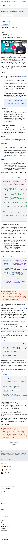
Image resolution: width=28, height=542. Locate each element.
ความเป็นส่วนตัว (9, 535)
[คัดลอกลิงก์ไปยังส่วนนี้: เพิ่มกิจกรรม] (10, 73)
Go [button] (3, 177)
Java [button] (7, 177)
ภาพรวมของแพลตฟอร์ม (5, 479)
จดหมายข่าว (3, 507)
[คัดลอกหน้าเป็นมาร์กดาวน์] (16, 27)
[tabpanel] (14, 200)
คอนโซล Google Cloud (5, 498)
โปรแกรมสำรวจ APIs (5, 500)
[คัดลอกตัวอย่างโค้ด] (26, 180)
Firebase (3, 524)
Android (2, 520)
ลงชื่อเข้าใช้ (24, 1)
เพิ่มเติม (19, 177)
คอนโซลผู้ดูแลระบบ (4, 493)
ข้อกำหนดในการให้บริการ (5, 488)
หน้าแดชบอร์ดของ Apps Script (7, 495)
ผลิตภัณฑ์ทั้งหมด (4, 530)
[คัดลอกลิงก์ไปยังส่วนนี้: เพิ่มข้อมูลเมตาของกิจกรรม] (16, 125)
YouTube (3, 511)
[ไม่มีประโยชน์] (12, 22)
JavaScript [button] (12, 177)
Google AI (3, 528)
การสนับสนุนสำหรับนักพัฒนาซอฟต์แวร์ (8, 486)
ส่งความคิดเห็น (5, 24)
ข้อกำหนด (2, 535)
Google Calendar (6, 5)
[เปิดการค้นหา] (20, 1)
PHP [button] (7, 256)
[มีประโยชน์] (10, 22)
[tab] (3, 177)
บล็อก (2, 505)
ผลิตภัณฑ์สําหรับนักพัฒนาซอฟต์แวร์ (7, 482)
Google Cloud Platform (5, 526)
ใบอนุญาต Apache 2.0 (22, 453)
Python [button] (12, 256)
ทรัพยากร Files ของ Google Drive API (17, 241)
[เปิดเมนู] (2, 1)
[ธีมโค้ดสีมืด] (24, 180)
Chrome (2, 522)
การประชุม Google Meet (20, 308)
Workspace (15, 1)
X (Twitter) (3, 509)
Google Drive (11, 227)
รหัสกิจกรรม (6, 156)
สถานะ (22, 403)
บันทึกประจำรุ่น (3, 484)
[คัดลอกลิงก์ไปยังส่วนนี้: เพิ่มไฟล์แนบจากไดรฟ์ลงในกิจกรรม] (21, 224)
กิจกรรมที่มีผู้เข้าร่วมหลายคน (17, 169)
